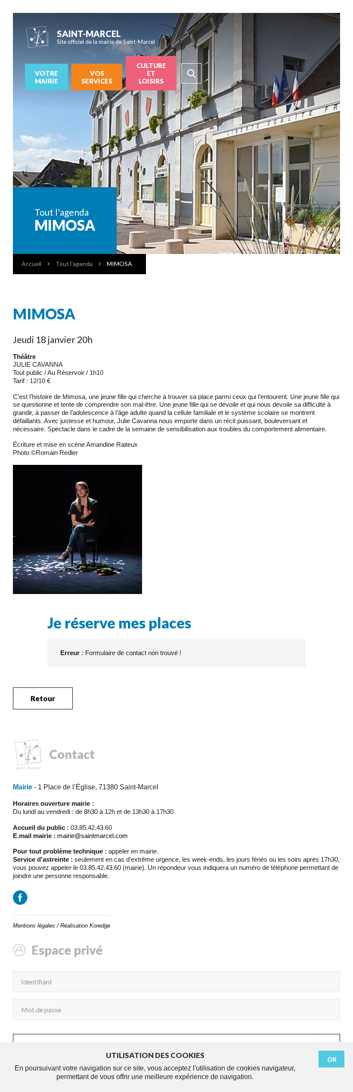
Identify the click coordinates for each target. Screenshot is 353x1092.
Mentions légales (34, 925)
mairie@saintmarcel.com (92, 835)
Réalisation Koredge (85, 925)
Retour (43, 698)
